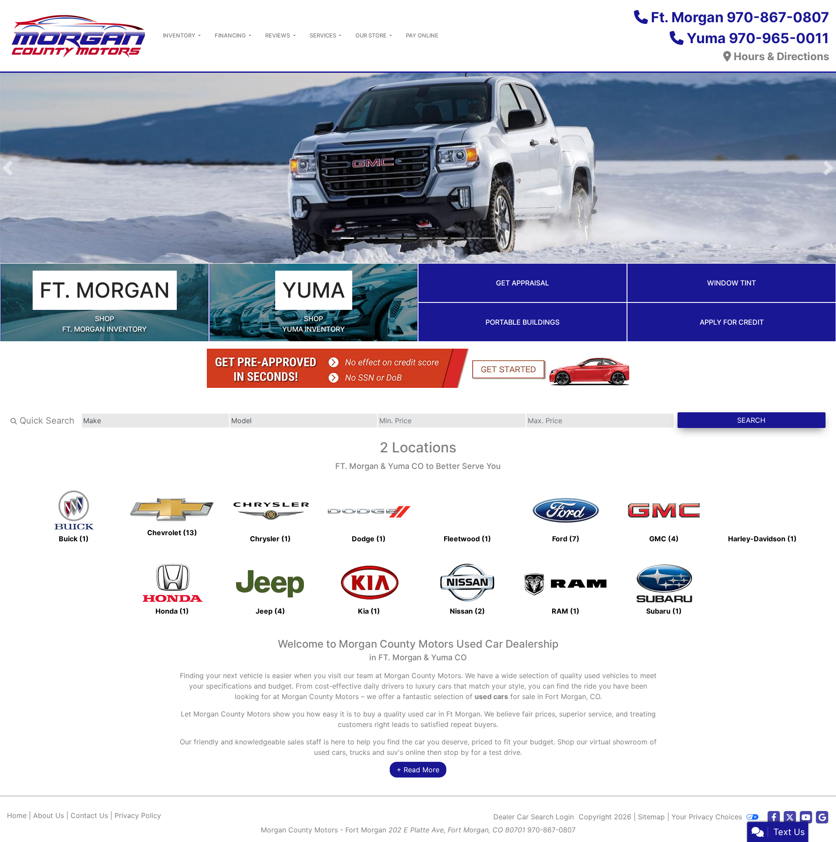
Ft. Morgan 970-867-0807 (740, 17)
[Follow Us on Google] (822, 818)
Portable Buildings (522, 323)
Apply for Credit (732, 323)
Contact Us (89, 816)
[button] (7, 169)
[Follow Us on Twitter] (790, 818)
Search (751, 421)
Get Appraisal (522, 284)
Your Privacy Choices (707, 818)
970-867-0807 (551, 831)
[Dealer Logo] (78, 35)
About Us (48, 816)
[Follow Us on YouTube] (806, 818)
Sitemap (651, 818)
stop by (456, 753)
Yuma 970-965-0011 (758, 38)
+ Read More (418, 771)
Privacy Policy (138, 816)
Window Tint (731, 284)
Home (17, 816)
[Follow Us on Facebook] (774, 818)
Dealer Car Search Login (533, 818)
